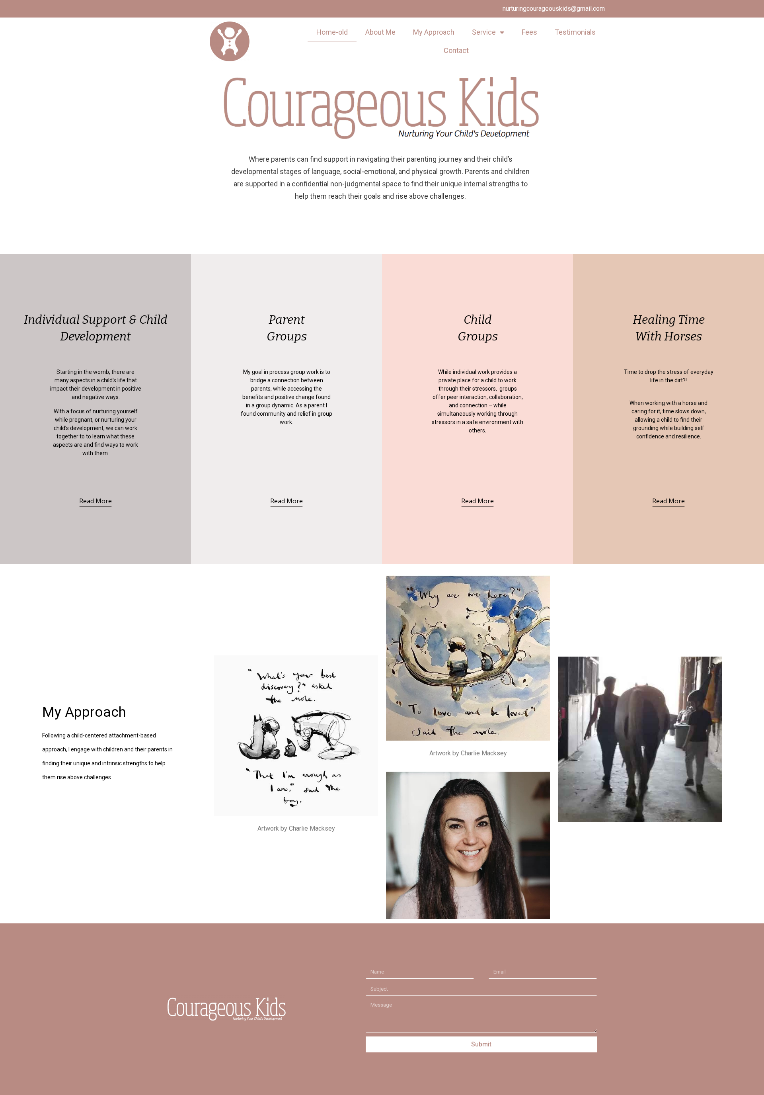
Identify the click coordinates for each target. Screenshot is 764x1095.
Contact (456, 50)
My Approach (433, 32)
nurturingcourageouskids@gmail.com (554, 8)
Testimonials (575, 32)
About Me (380, 32)
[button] (95, 502)
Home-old (332, 32)
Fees (529, 32)
